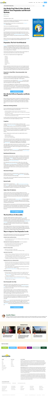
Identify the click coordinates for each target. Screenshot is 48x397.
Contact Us (12, 365)
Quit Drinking (22, 386)
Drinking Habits (31, 387)
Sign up (3, 369)
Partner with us (3, 366)
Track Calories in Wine (4, 386)
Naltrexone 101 (3, 389)
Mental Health (12, 347)
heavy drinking (15, 174)
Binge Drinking (22, 389)
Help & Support (3, 365)
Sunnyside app (8, 274)
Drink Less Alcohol (4, 388)
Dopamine (5, 45)
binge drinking (21, 174)
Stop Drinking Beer (13, 386)
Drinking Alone (40, 386)
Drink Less (22, 387)
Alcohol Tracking (32, 388)
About (34, 2)
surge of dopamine (19, 199)
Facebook (12, 364)
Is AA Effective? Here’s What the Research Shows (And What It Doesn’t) (23, 336)
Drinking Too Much (41, 387)
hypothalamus (20, 80)
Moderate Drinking (32, 389)
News (29, 347)
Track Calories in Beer (4, 387)
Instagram (12, 360)
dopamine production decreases (19, 34)
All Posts (43, 347)
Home (2, 360)
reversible (23, 217)
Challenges (36, 347)
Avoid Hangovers (41, 389)
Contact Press (12, 366)
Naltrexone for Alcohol (4, 390)
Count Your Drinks (13, 389)
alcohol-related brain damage (13, 160)
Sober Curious (40, 388)
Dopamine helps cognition (11, 125)
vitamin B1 (11, 158)
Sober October (13, 388)
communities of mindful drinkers (11, 268)
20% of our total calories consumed (11, 163)
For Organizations (4, 368)
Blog (36, 2)
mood (16, 183)
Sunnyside (7, 300)
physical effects (7, 142)
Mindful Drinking (22, 347)
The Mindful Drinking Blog (8, 5)
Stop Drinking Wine (13, 387)
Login (42, 2)
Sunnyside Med (31, 2)
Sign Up (45, 2)
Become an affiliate (4, 367)
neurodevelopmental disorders (23, 183)
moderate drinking (15, 149)
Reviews (39, 2)
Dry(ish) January (22, 388)
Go (43, 5)
